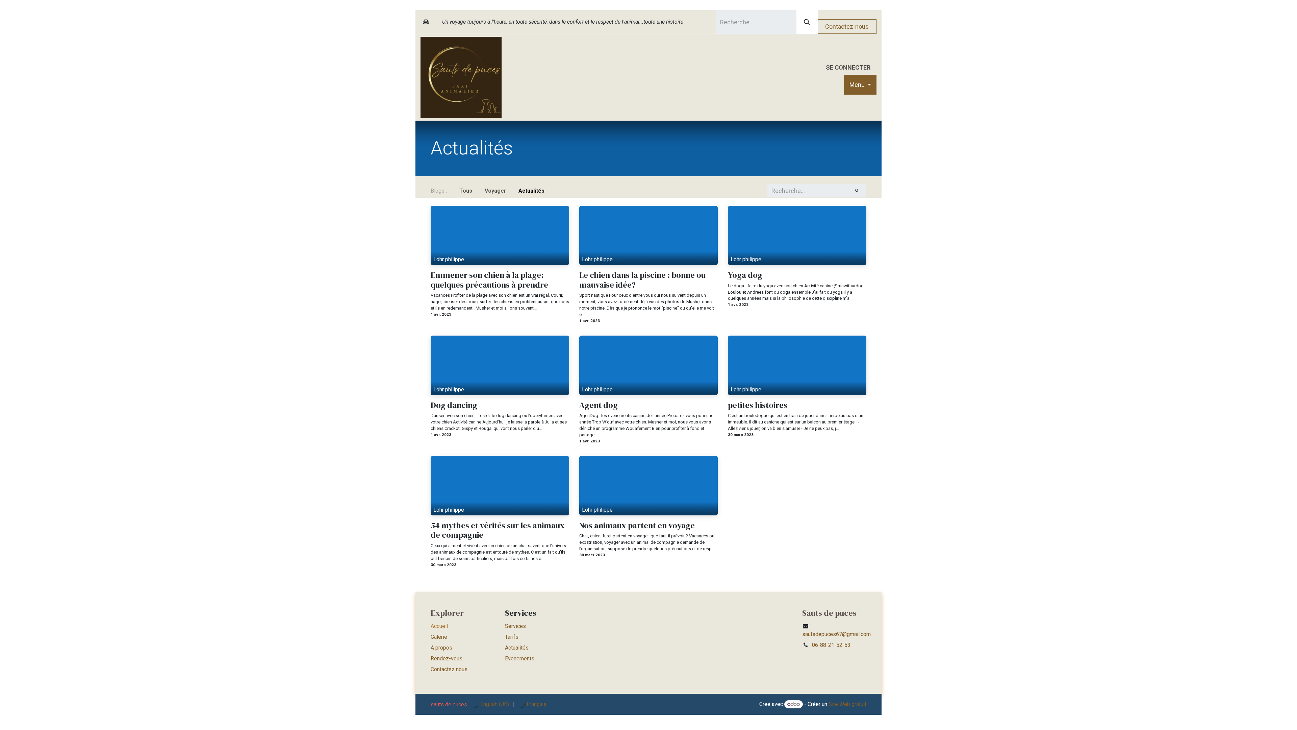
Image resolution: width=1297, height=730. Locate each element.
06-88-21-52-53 (831, 645)
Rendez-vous (446, 658)
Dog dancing (454, 405)
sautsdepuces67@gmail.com (836, 634)
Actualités (517, 647)
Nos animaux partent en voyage (637, 526)
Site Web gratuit (847, 704)
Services (515, 626)
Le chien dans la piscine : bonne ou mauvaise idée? (642, 280)
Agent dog (598, 405)
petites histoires (757, 405)
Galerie (439, 637)
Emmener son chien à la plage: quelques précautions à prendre (489, 280)
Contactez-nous (847, 26)
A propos (441, 647)
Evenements (519, 658)
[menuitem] (860, 85)
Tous (465, 191)
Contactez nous (449, 669)
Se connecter (848, 67)
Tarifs (511, 637)
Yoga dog (745, 275)
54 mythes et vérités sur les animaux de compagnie (498, 530)
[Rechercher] (807, 22)
